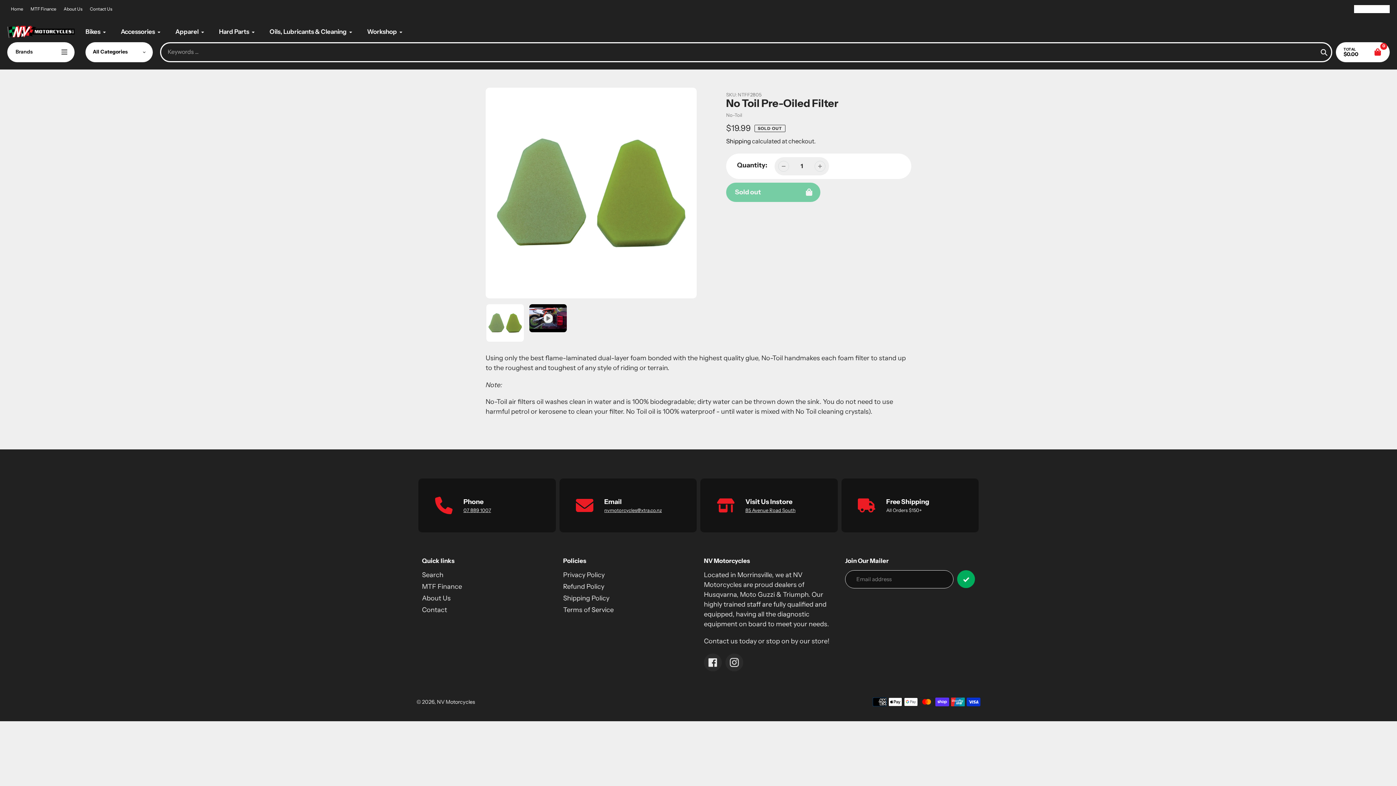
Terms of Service (588, 610)
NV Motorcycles (456, 702)
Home (17, 9)
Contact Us (101, 9)
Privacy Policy (584, 575)
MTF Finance (43, 9)
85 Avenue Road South (770, 510)
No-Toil (734, 115)
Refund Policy (583, 587)
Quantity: (752, 165)
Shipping (738, 141)
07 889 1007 (477, 510)
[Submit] (966, 579)
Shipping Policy (586, 598)
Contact (434, 610)
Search (432, 575)
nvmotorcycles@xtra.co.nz (633, 510)
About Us (73, 9)
